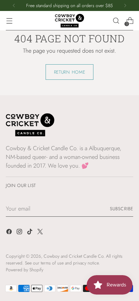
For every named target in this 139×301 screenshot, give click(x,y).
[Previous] (14, 5)
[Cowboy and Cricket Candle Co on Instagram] (20, 232)
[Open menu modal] (9, 20)
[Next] (125, 5)
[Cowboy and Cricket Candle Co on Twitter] (41, 232)
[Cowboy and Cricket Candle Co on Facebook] (10, 232)
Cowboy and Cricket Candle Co (73, 256)
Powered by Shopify (24, 269)
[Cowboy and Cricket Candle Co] (69, 21)
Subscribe (121, 208)
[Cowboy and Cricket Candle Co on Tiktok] (30, 232)
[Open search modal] (116, 20)
